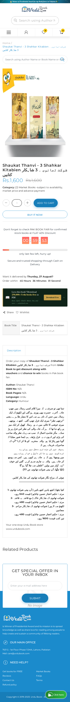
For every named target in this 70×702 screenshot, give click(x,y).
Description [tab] (14, 350)
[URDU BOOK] (35, 9)
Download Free (52, 297)
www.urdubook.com (18, 528)
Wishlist (24, 312)
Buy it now (35, 214)
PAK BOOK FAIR (40, 229)
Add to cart (45, 202)
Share (10, 312)
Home (6, 43)
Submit (35, 598)
